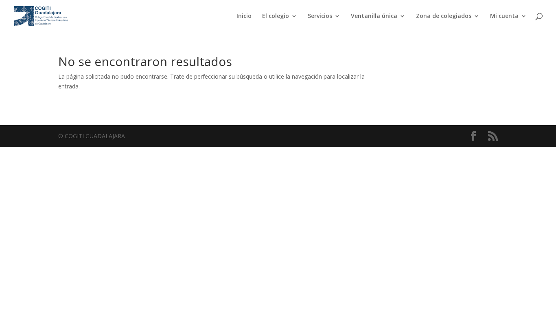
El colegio (275, 16)
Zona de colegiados (443, 16)
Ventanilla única (374, 16)
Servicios (320, 16)
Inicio (244, 16)
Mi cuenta (504, 16)
